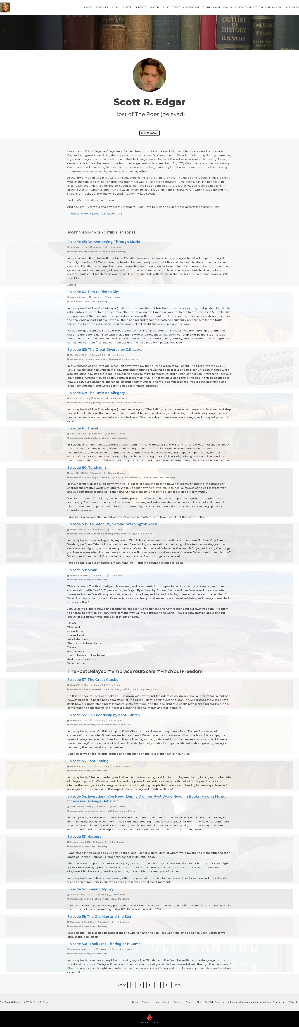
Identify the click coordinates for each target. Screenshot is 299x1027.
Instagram (151, 133)
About (88, 7)
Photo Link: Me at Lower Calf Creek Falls (95, 213)
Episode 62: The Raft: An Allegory (96, 393)
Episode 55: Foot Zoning (88, 761)
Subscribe (292, 7)
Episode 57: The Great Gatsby (92, 680)
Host (115, 7)
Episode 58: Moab (82, 570)
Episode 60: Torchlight (86, 467)
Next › (177, 985)
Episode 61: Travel (82, 428)
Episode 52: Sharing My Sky (90, 889)
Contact (140, 7)
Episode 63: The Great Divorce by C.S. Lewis (104, 350)
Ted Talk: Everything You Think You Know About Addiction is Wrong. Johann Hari (227, 7)
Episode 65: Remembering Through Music (103, 242)
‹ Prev (122, 985)
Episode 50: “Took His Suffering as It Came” (104, 944)
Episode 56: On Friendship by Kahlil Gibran (103, 715)
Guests (126, 7)
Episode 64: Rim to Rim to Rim (93, 292)
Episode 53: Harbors (84, 836)
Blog (166, 7)
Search (154, 7)
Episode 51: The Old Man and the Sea (99, 917)
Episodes (102, 7)
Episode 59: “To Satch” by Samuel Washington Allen (112, 524)
